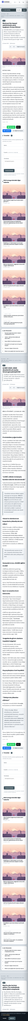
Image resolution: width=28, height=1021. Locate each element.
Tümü (24, 10)
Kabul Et (12, 1018)
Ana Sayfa (3, 13)
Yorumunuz (6, 158)
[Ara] (19, 2)
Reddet (4, 1018)
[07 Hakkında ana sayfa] (6, 2)
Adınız (5, 145)
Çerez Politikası (6, 1014)
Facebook (7, 130)
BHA (7, 13)
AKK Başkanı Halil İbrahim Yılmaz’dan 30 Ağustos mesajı (19, 10)
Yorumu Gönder (9, 170)
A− (10, 46)
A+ (14, 46)
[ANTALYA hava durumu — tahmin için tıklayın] (15, 2)
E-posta (11, 152)
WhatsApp (12, 127)
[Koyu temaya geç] (23, 2)
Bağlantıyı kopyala (21, 46)
